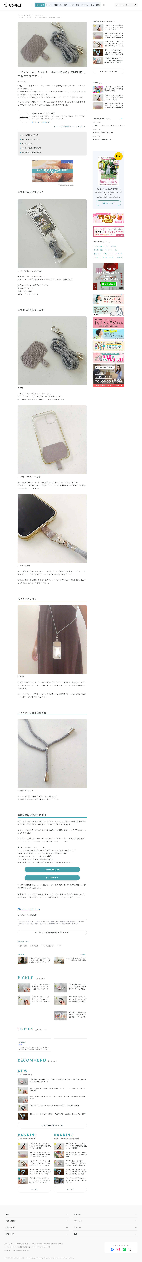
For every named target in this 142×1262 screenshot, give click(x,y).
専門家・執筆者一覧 (24, 1247)
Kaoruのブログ (52, 878)
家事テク (99, 5)
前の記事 (21, 954)
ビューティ (78, 1221)
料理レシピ (57, 5)
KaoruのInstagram (52, 869)
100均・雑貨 (40, 5)
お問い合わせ (8, 1243)
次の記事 (83, 954)
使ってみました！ (28, 144)
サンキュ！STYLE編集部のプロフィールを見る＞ (69, 127)
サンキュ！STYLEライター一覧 (41, 1247)
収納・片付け (10, 1221)
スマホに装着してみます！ (31, 139)
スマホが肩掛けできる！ (30, 135)
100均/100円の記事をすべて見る (52, 1125)
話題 (65, 5)
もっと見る (34, 1189)
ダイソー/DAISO (111, 246)
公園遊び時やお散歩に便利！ (31, 152)
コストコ (119, 254)
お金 (92, 5)
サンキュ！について (10, 1247)
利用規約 (25, 1243)
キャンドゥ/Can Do (47, 946)
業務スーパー (109, 254)
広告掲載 (18, 1243)
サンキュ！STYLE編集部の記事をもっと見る (52, 932)
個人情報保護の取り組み (20, 1250)
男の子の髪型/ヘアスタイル (103, 250)
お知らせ (60, 1243)
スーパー (49, 5)
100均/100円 (38, 15)
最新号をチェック (108, 203)
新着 (77, 5)
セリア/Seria (98, 246)
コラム (59, 946)
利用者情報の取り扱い (49, 1243)
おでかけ (119, 258)
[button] (32, 5)
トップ (71, 5)
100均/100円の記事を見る (109, 71)
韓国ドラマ (97, 254)
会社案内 (7, 1250)
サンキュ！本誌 (108, 258)
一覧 (121, 118)
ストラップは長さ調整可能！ (31, 148)
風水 (116, 250)
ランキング (84, 5)
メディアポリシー (35, 1243)
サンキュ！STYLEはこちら (41, 122)
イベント (97, 258)
